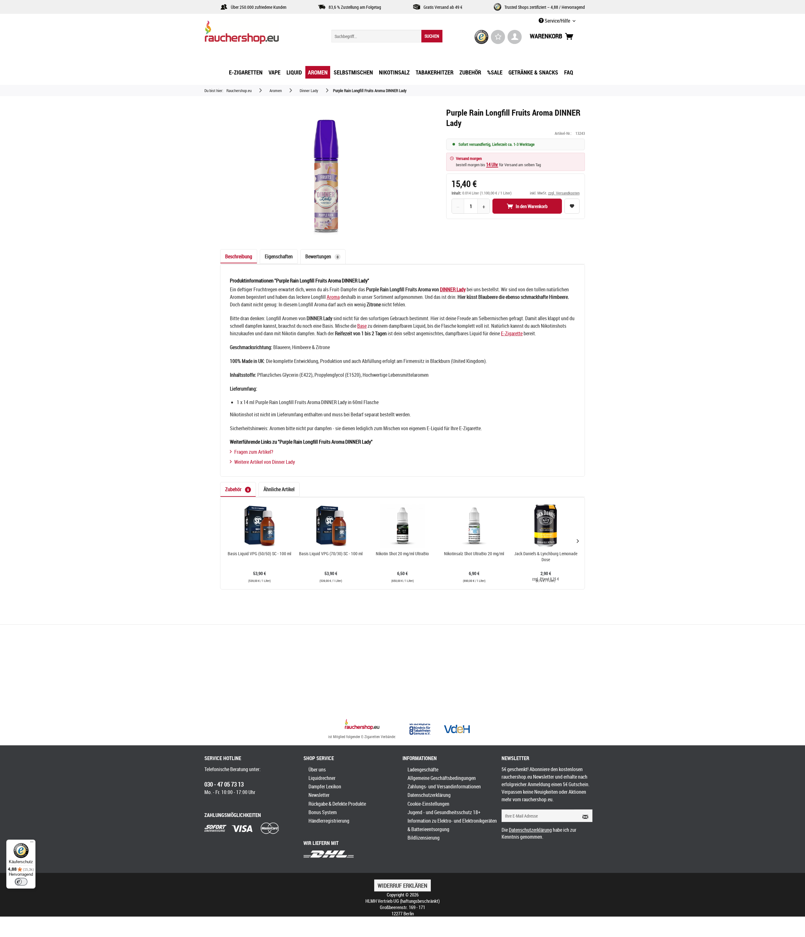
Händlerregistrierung (328, 820)
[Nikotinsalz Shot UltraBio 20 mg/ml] (474, 526)
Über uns (317, 769)
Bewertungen (321, 256)
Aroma (333, 296)
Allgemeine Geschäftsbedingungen (442, 778)
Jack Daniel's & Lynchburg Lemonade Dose (545, 556)
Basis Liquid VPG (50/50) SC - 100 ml (259, 553)
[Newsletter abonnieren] (583, 815)
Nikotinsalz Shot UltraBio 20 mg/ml (474, 553)
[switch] (21, 881)
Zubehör (237, 489)
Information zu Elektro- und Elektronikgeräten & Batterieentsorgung (452, 825)
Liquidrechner (322, 778)
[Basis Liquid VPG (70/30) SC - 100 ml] (331, 526)
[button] (578, 541)
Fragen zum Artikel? (253, 451)
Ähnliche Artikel (279, 489)
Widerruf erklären (402, 885)
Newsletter (319, 795)
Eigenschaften (279, 256)
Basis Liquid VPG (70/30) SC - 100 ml (331, 553)
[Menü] (32, 843)
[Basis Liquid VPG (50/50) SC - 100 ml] (259, 526)
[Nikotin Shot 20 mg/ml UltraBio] (402, 526)
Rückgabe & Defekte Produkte (337, 803)
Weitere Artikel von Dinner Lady (264, 461)
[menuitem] (386, 36)
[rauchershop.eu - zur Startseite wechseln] (253, 33)
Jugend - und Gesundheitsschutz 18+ (444, 812)
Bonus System (322, 812)
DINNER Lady (453, 289)
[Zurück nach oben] (362, 725)
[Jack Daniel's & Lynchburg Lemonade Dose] (545, 526)
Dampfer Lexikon (324, 786)
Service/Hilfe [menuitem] (557, 20)
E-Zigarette (512, 333)
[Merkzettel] (498, 37)
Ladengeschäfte (423, 769)
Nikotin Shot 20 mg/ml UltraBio (402, 553)
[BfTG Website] (419, 729)
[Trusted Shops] (482, 37)
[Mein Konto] (515, 37)
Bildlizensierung (424, 837)
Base (362, 325)
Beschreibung (238, 256)
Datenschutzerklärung (429, 795)
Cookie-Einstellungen (428, 803)
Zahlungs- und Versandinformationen (444, 786)
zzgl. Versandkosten (564, 193)
